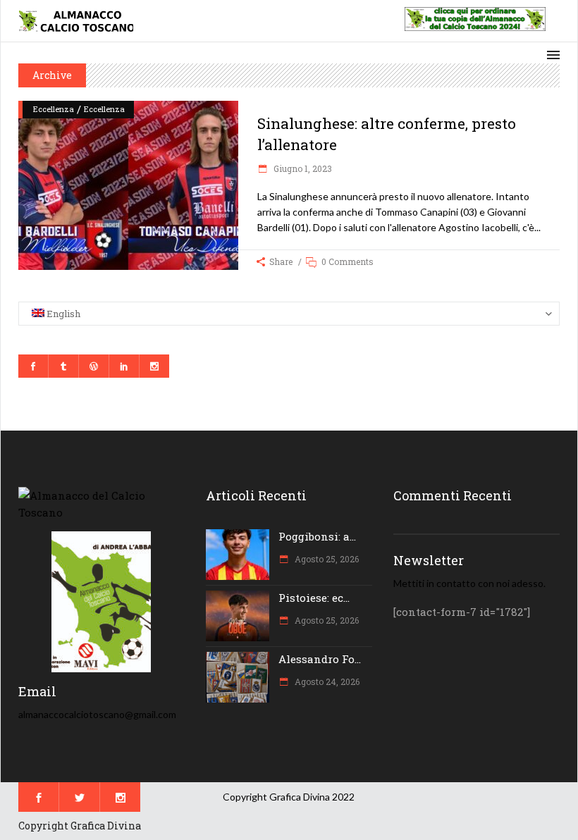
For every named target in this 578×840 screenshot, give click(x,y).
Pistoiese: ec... (314, 598)
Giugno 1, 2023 (301, 168)
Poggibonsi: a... (317, 536)
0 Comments (347, 261)
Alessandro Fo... (319, 659)
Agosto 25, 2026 (326, 558)
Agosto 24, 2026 (326, 681)
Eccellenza (53, 109)
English (62, 313)
